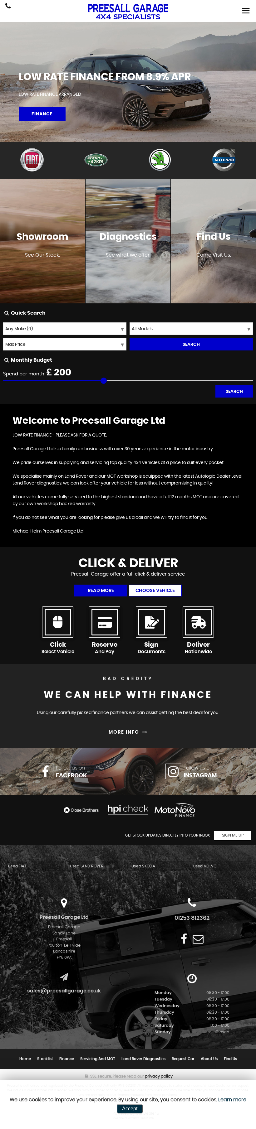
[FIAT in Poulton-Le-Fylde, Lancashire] (32, 160)
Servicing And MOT (97, 1059)
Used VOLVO (205, 866)
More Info (128, 273)
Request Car (183, 1059)
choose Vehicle (155, 590)
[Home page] (128, 12)
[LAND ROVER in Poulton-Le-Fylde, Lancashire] (96, 160)
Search (234, 391)
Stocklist (45, 1059)
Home (25, 1059)
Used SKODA (143, 866)
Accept (129, 1108)
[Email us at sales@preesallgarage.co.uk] (198, 939)
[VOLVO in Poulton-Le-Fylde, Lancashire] (224, 160)
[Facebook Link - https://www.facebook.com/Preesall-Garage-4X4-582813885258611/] (184, 939)
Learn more (232, 1099)
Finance (66, 1059)
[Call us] (8, 6)
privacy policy (159, 1076)
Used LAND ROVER (87, 866)
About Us (209, 1059)
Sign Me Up (233, 835)
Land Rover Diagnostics (143, 1059)
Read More (101, 590)
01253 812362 (192, 918)
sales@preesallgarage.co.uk (64, 990)
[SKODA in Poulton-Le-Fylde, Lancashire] (160, 160)
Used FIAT (17, 866)
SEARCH (191, 344)
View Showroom (42, 273)
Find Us (230, 1059)
